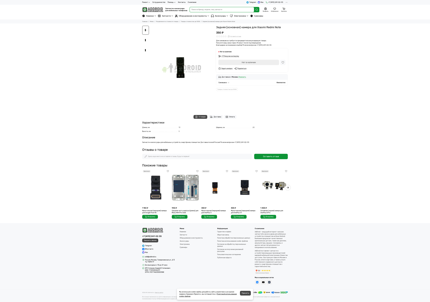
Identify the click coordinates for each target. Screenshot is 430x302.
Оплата (232, 117)
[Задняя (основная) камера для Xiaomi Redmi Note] (182, 68)
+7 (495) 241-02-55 (275, 2)
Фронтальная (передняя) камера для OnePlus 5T (243, 212)
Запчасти (166, 16)
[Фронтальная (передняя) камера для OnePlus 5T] (244, 187)
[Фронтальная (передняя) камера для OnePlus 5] (215, 187)
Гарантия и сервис (224, 232)
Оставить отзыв (271, 156)
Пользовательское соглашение (229, 254)
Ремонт (145, 2)
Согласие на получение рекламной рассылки (230, 250)
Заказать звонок (150, 240)
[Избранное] (283, 62)
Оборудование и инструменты (193, 16)
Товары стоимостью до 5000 (190, 21)
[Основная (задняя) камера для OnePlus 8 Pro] (274, 187)
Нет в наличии (249, 62)
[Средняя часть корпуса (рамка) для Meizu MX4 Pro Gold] (185, 187)
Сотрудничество (158, 2)
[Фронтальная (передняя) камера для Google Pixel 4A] (156, 187)
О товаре (202, 117)
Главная (144, 21)
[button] (151, 68)
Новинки (150, 16)
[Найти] (256, 9)
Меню (152, 21)
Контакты (182, 2)
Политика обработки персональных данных (233, 238)
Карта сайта (159, 292)
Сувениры (258, 16)
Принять (245, 293)
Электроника (240, 16)
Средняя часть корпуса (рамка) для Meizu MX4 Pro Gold (185, 212)
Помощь (171, 2)
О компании (192, 2)
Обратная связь (223, 235)
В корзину (151, 217)
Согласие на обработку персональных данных (231, 245)
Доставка (217, 117)
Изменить (242, 77)
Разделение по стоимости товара (167, 21)
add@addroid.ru (150, 257)
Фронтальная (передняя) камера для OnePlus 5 (213, 212)
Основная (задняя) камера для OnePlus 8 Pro (271, 212)
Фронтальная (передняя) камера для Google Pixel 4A (154, 212)
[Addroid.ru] (152, 9)
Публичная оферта (224, 258)
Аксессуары (220, 16)
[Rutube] (269, 282)
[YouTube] (263, 282)
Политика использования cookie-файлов (232, 241)
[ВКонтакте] (257, 282)
